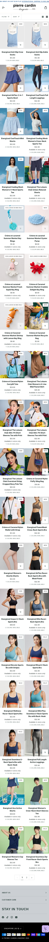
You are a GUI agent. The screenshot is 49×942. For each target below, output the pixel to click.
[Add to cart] (21, 45)
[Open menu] (5, 7)
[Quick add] (21, 88)
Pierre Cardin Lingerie (14, 938)
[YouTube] (16, 917)
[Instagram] (12, 917)
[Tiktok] (7, 917)
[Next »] (32, 877)
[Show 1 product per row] (43, 17)
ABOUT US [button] (6, 893)
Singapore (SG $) (11, 928)
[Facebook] (3, 917)
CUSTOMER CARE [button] (9, 900)
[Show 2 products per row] (47, 17)
